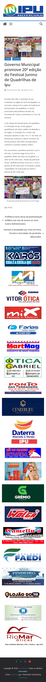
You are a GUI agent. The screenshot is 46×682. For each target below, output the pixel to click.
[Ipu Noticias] (5, 24)
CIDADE (7, 59)
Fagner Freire (28, 90)
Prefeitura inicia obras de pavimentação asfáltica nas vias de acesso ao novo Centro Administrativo (23, 220)
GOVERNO (16, 59)
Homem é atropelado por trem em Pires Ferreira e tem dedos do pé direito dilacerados (22, 233)
